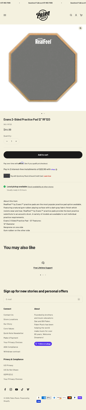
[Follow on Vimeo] (27, 389)
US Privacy (8, 365)
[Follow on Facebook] (5, 389)
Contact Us (8, 315)
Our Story (8, 324)
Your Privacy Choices (13, 342)
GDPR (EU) (8, 374)
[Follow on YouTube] (16, 389)
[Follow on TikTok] (22, 389)
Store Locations (11, 319)
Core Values (9, 328)
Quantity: (8, 136)
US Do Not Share (11, 370)
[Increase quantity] (16, 141)
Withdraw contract (12, 351)
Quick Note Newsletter (14, 333)
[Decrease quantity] (7, 141)
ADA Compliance (11, 347)
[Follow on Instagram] (10, 389)
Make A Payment (11, 337)
